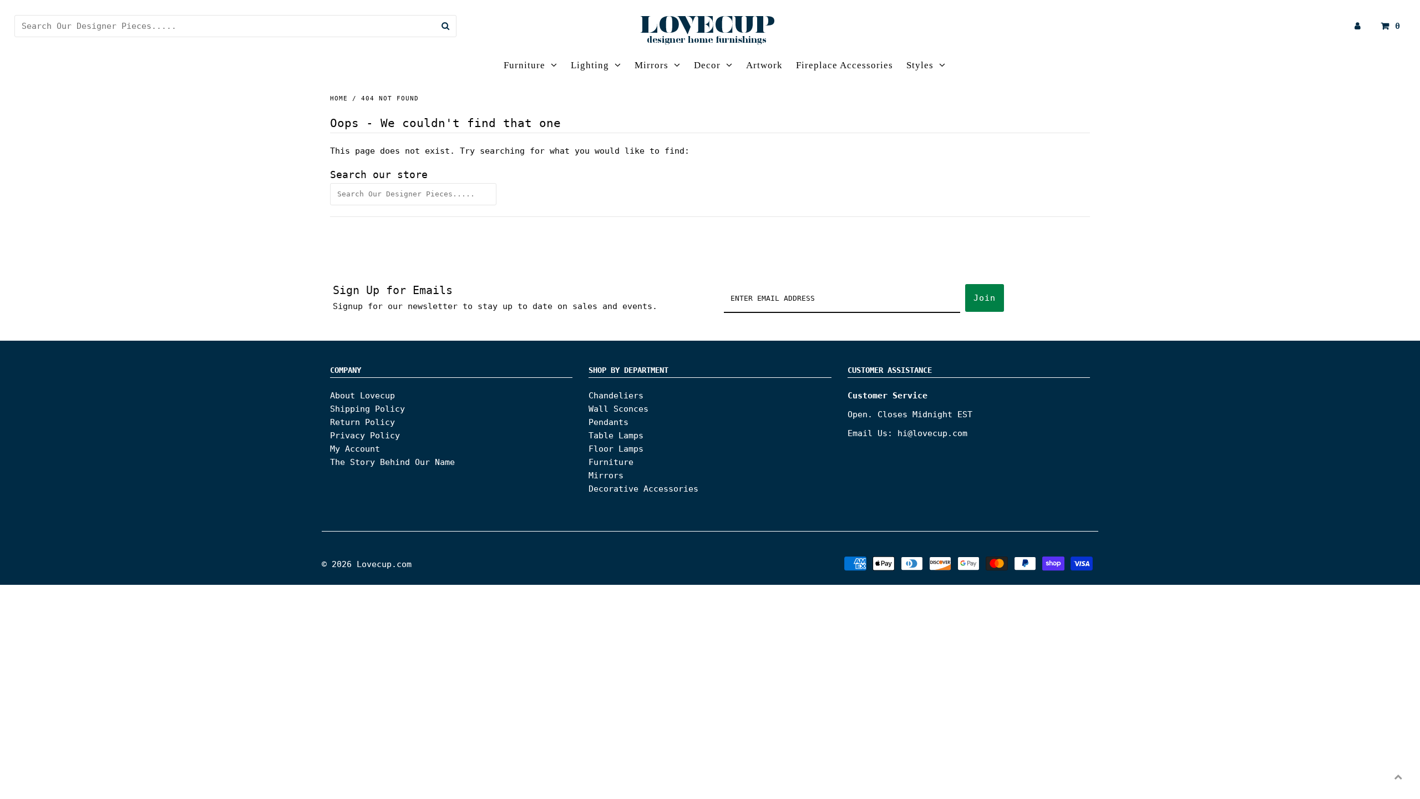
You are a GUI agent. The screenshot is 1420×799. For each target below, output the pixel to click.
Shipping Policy (367, 409)
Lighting (590, 65)
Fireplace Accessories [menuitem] (844, 65)
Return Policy (362, 422)
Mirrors (651, 65)
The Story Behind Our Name (392, 462)
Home (339, 98)
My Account (355, 449)
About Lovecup (362, 396)
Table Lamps (616, 436)
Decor (707, 65)
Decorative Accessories (643, 489)
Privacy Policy (365, 436)
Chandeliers (616, 396)
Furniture (524, 65)
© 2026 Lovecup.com (367, 564)
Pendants (608, 422)
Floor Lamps (616, 449)
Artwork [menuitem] (764, 65)
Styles (920, 65)
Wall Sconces (618, 409)
